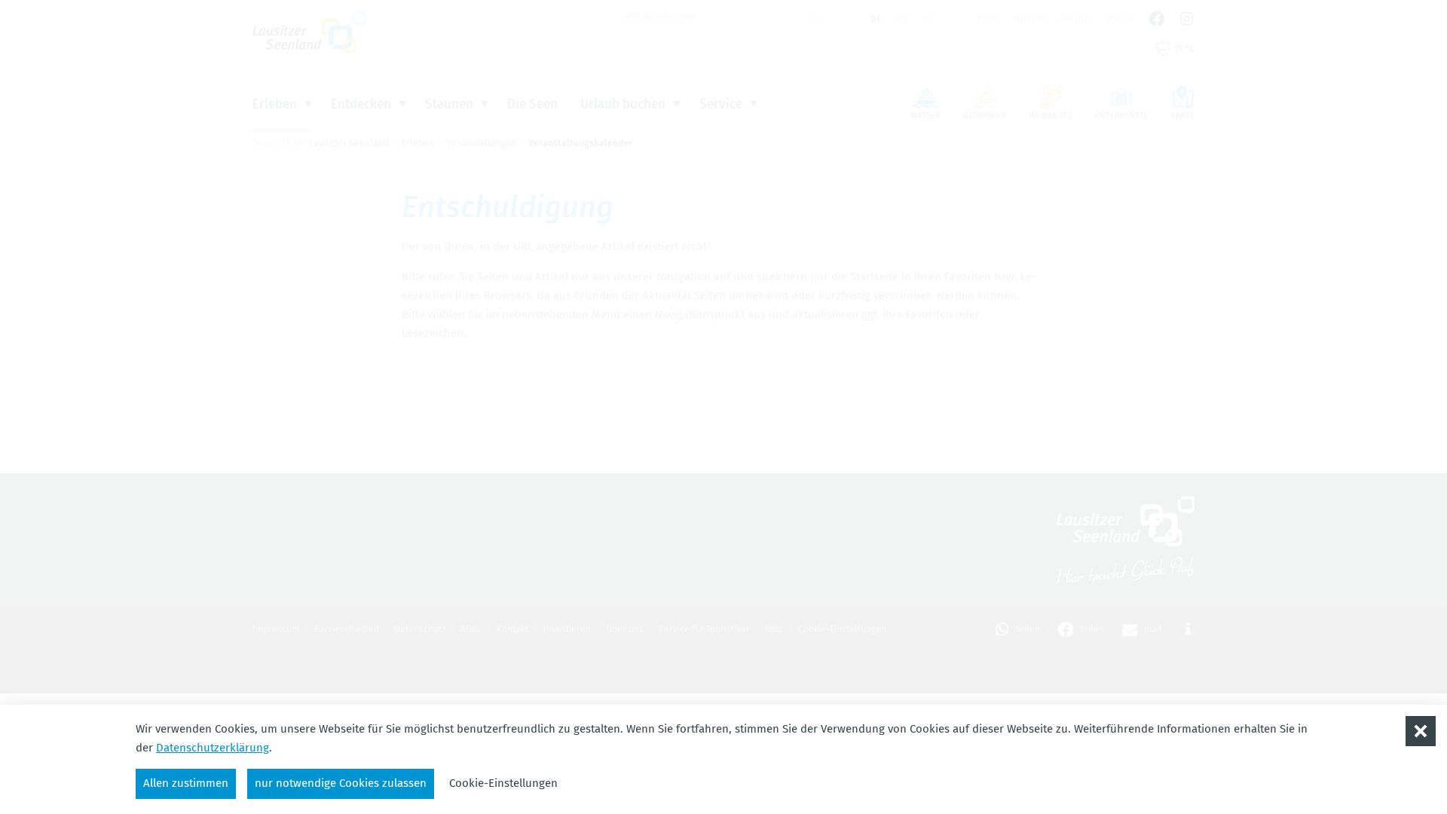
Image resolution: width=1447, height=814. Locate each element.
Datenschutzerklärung (212, 747)
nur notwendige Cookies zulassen (341, 783)
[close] (1421, 731)
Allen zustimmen (185, 783)
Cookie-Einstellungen (503, 783)
